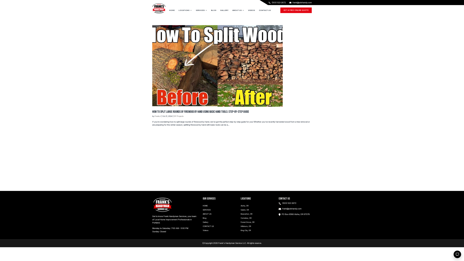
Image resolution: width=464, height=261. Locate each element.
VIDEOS (251, 10)
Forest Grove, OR (247, 222)
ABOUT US (237, 10)
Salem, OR (245, 210)
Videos (205, 230)
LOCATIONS (184, 10)
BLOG (213, 10)
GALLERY (224, 10)
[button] (457, 254)
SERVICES (200, 10)
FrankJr (158, 116)
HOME (172, 10)
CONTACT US (265, 10)
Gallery (205, 222)
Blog (204, 218)
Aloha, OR (245, 206)
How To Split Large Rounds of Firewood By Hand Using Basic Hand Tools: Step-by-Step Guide (200, 112)
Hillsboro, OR (246, 226)
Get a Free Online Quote (296, 10)
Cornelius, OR (246, 218)
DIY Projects (179, 116)
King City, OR (246, 230)
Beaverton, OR (246, 214)
